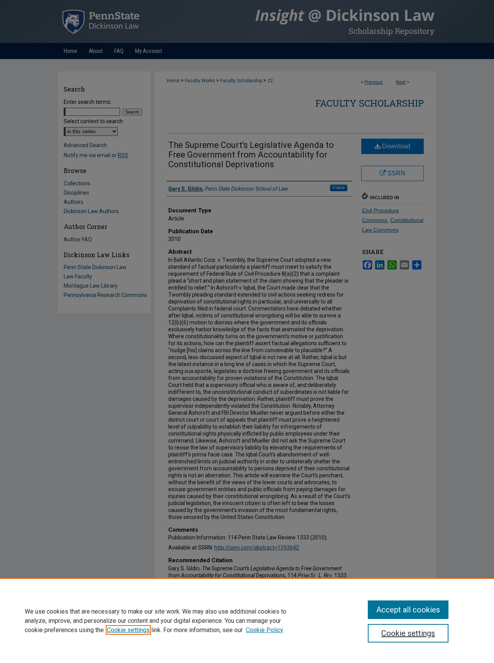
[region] (247, 620)
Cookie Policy (264, 630)
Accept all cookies (408, 609)
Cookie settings (128, 630)
